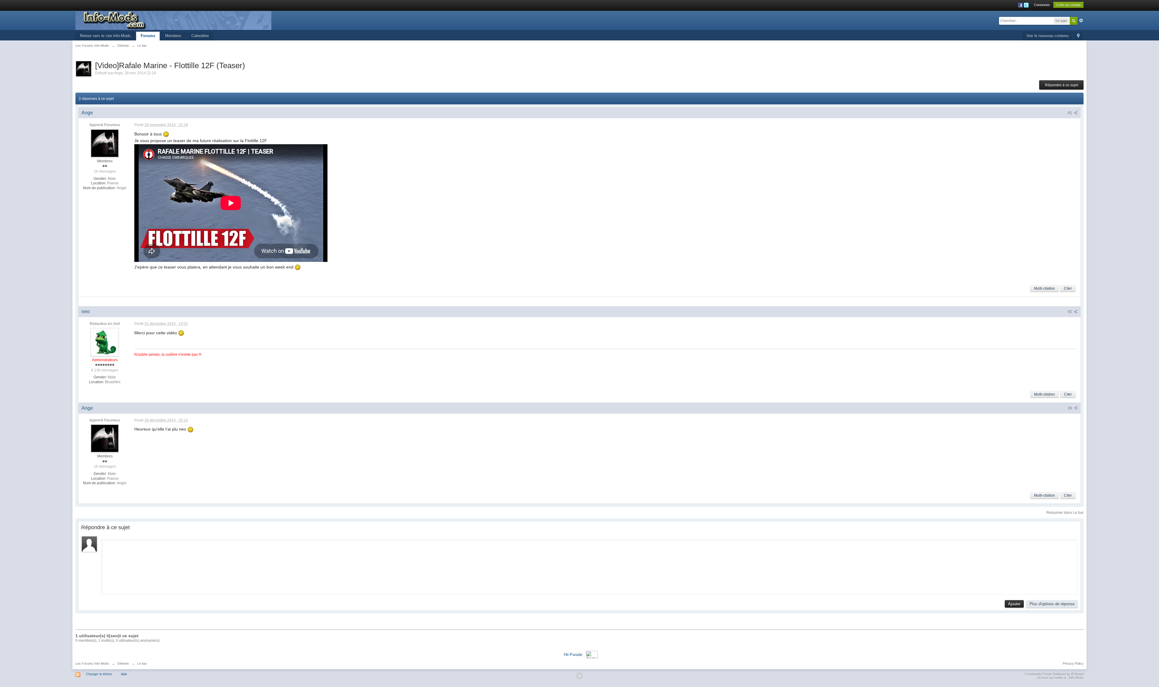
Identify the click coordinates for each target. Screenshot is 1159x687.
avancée (1081, 20)
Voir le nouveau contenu (1047, 35)
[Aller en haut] (579, 675)
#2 (1070, 312)
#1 (1070, 113)
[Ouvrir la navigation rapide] (1078, 36)
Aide (124, 674)
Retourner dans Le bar (1065, 512)
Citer (1068, 288)
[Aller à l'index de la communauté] (173, 20)
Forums (148, 35)
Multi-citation (1044, 288)
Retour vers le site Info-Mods (105, 35)
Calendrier (200, 35)
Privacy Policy (1073, 663)
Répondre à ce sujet (1061, 85)
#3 (1070, 408)
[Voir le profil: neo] (105, 342)
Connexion (1042, 5)
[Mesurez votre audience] (592, 654)
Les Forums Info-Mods (92, 663)
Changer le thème (99, 674)
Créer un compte (1068, 5)
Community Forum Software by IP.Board (1054, 674)
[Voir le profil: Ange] (105, 143)
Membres (173, 35)
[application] (589, 566)
